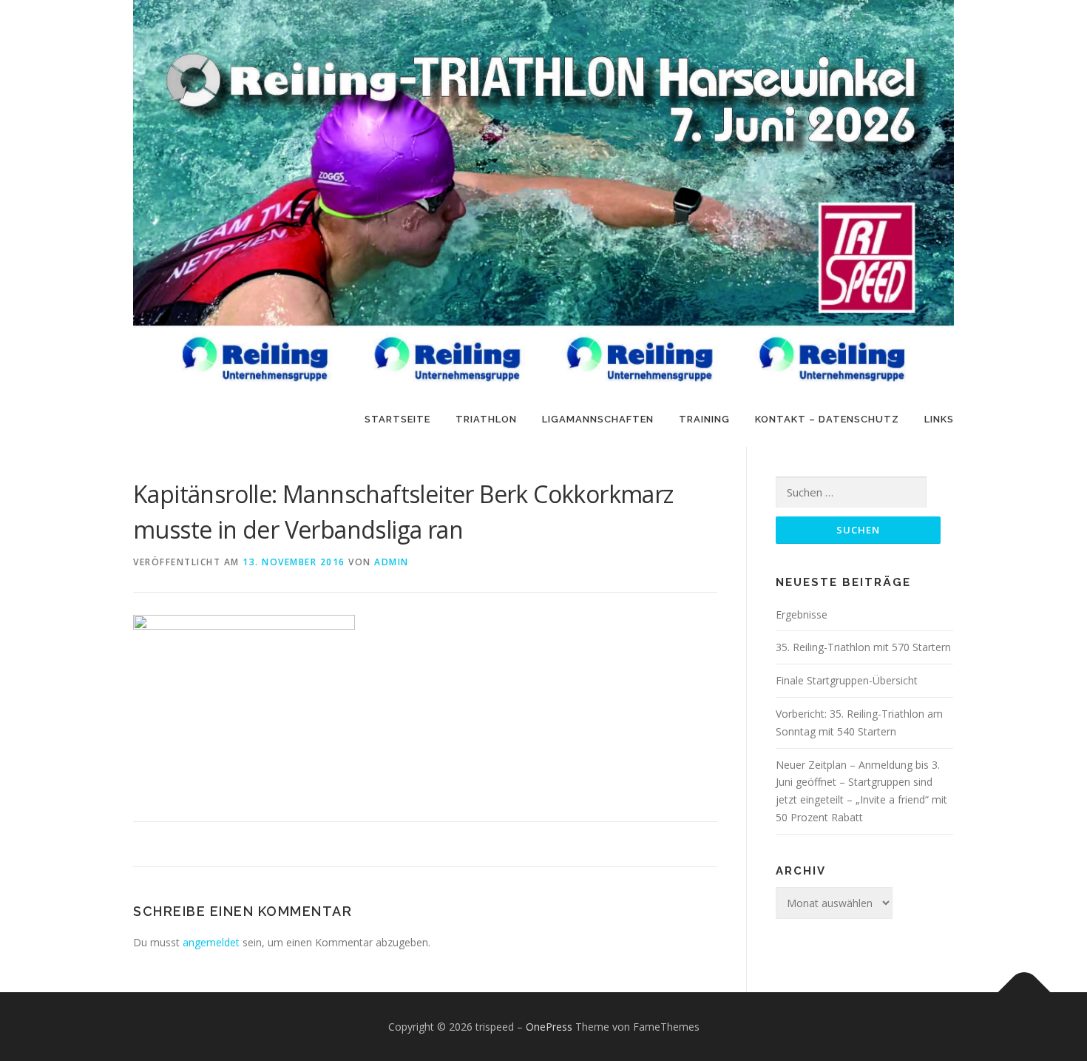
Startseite (397, 419)
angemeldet (211, 942)
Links (939, 419)
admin (391, 562)
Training (704, 419)
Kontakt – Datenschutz (827, 419)
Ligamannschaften (598, 419)
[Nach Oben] (1024, 992)
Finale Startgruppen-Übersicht (847, 680)
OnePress (549, 1027)
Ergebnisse (801, 614)
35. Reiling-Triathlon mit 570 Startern (863, 647)
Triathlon (486, 419)
